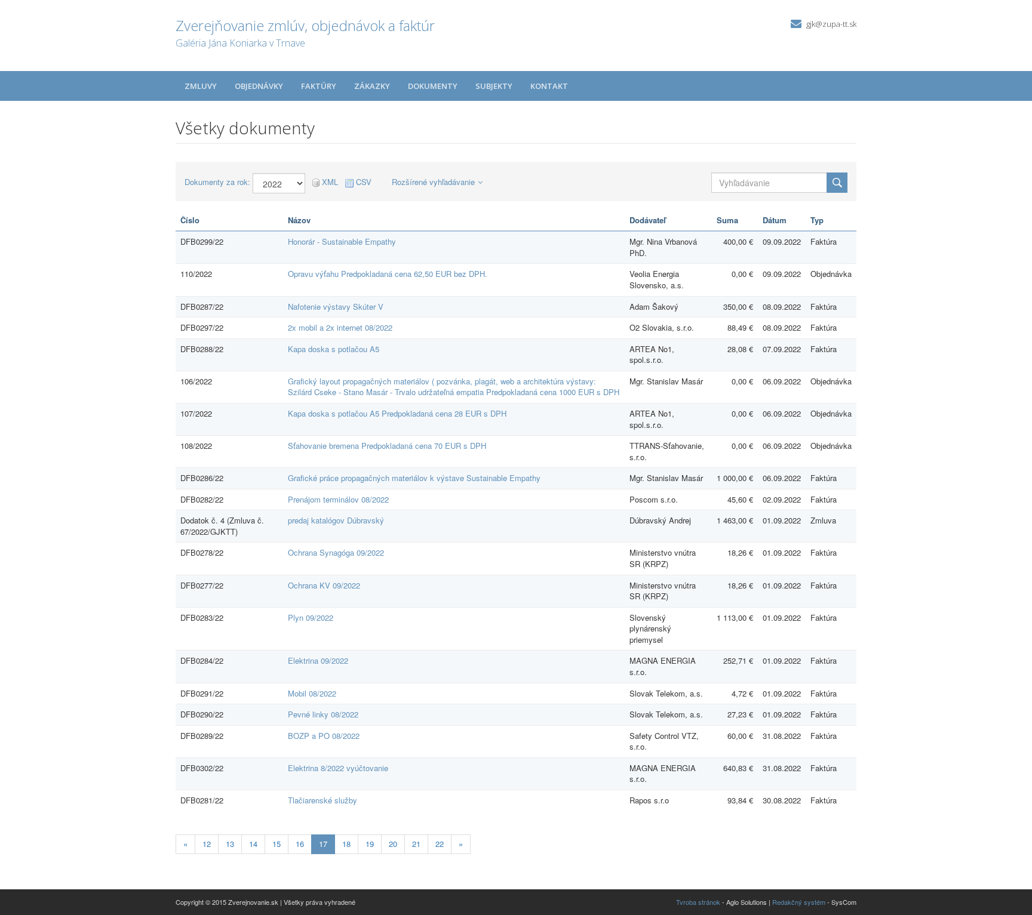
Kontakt (549, 86)
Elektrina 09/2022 (318, 660)
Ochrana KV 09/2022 (324, 585)
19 (370, 843)
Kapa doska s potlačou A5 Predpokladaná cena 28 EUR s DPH (397, 413)
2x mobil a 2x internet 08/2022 (340, 327)
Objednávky (259, 86)
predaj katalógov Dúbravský (336, 520)
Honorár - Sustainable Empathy (342, 241)
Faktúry (318, 86)
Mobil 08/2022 (312, 693)
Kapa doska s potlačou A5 (333, 349)
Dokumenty (432, 86)
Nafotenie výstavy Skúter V (335, 306)
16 (300, 843)
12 (206, 843)
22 (439, 843)
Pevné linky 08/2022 (323, 714)
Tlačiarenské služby (322, 800)
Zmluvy (201, 86)
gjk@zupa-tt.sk (831, 24)
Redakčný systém (798, 902)
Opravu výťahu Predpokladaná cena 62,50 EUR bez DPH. (387, 273)
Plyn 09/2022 (310, 617)
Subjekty (493, 86)
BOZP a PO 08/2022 (324, 735)
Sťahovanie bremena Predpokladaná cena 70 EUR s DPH (387, 445)
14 (253, 843)
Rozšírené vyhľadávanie (433, 181)
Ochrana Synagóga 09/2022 (336, 552)
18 (346, 843)
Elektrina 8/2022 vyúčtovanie (338, 768)
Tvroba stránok (698, 902)
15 (276, 843)
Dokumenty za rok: (217, 182)
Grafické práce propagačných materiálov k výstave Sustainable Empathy (414, 477)
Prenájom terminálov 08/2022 (338, 499)
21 (416, 843)
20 (393, 843)
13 (230, 843)
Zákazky (372, 86)
